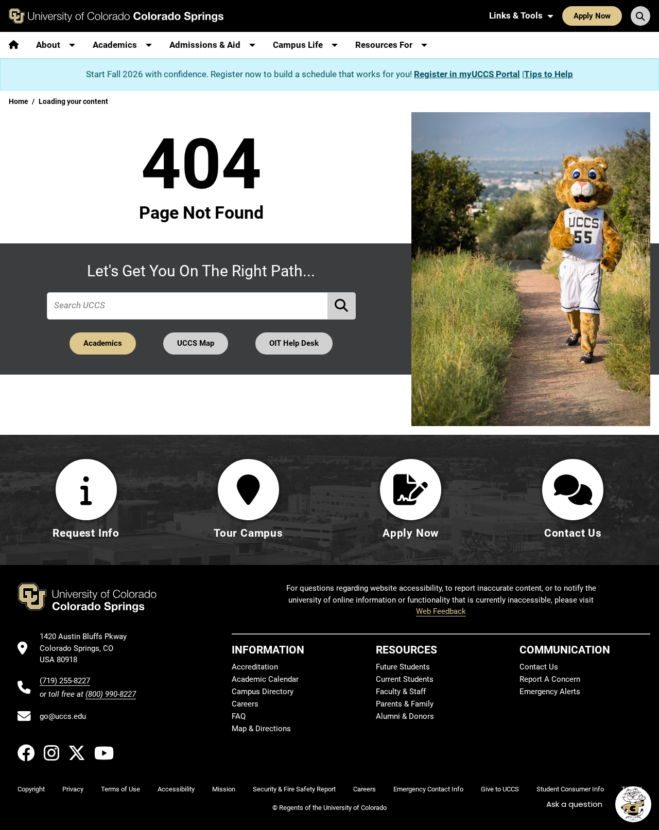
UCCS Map (195, 343)
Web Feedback (441, 611)
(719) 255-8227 (65, 680)
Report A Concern (549, 679)
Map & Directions (261, 728)
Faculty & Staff (401, 691)
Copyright (31, 789)
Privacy (72, 789)
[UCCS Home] (116, 16)
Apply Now (592, 16)
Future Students (403, 667)
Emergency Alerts (549, 691)
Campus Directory (262, 691)
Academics (102, 343)
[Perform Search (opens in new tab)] (342, 306)
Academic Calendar (265, 679)
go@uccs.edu (63, 716)
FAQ (239, 716)
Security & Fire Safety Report (294, 789)
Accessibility (176, 789)
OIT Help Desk (294, 343)
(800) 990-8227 (110, 694)
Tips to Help (548, 74)
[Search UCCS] (640, 16)
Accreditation (255, 667)
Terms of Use (120, 789)
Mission (223, 789)
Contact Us (538, 667)
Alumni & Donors (405, 716)
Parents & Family (404, 704)
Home (18, 101)
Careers (245, 704)
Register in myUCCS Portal (467, 74)
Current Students (404, 679)
